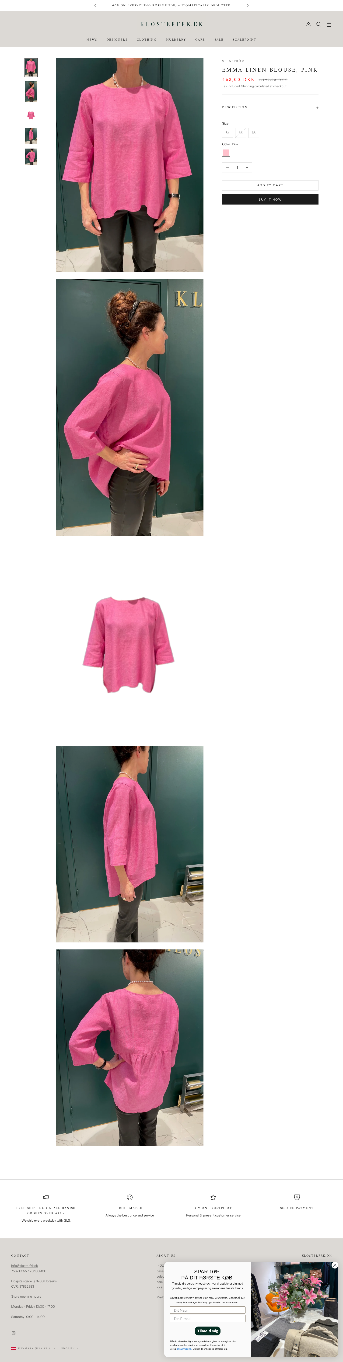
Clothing (147, 40)
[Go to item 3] (31, 115)
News (92, 40)
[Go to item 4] (31, 135)
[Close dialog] (334, 1265)
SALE (219, 40)
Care (200, 40)
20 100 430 (38, 1271)
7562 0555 (19, 1271)
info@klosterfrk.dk (24, 1266)
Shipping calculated (255, 86)
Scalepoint (244, 40)
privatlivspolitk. (184, 1349)
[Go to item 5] (31, 156)
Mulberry (176, 40)
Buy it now (270, 199)
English (68, 1349)
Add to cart (270, 185)
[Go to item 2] (31, 92)
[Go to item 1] (31, 67)
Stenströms (234, 61)
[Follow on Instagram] (13, 1333)
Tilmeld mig (207, 1331)
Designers (117, 40)
